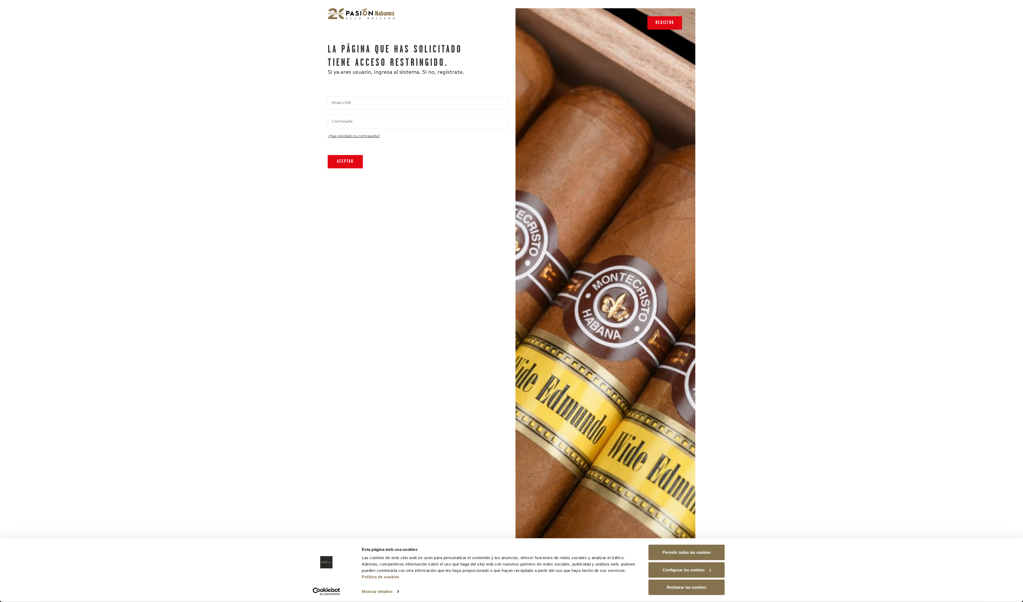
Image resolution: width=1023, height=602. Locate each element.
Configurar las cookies (684, 569)
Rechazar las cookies (686, 587)
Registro (665, 23)
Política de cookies (380, 577)
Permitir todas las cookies (687, 552)
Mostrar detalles (377, 591)
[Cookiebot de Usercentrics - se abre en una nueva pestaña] (326, 592)
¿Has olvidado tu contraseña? (354, 136)
